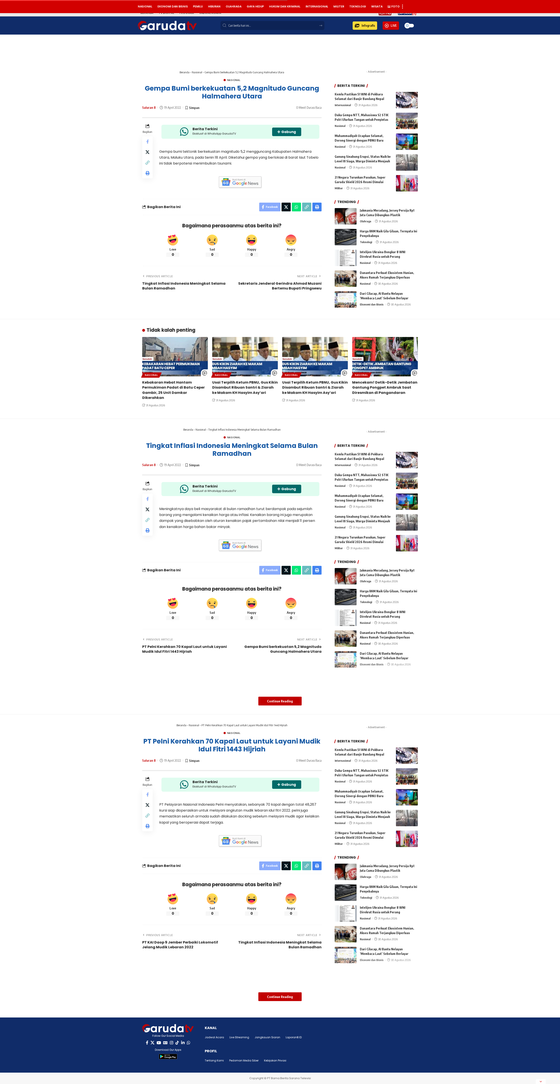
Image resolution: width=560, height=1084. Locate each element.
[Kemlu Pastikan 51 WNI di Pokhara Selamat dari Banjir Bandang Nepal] (407, 100)
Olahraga (365, 221)
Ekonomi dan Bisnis (371, 304)
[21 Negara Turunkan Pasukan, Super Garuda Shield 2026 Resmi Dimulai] (407, 183)
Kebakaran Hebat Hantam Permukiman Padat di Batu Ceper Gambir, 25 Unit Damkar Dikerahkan (173, 390)
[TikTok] (177, 1042)
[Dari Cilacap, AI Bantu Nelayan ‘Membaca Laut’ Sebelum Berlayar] (346, 299)
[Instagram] (171, 1042)
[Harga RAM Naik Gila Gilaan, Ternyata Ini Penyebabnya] (346, 237)
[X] (152, 1042)
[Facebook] (147, 1042)
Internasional (343, 105)
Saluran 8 (149, 107)
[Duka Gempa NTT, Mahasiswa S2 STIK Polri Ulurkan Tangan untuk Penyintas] (407, 121)
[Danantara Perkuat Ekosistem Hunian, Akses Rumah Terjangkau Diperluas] (346, 278)
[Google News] (165, 1042)
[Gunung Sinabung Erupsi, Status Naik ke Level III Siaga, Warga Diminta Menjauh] (407, 162)
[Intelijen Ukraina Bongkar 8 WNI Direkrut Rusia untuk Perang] (346, 258)
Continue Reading (280, 701)
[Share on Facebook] (147, 141)
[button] (365, 25)
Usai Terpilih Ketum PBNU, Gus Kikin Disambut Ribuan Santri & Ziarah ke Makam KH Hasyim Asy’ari (245, 387)
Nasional (197, 72)
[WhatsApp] (188, 1042)
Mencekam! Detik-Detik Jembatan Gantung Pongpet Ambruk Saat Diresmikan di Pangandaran (384, 387)
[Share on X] (147, 152)
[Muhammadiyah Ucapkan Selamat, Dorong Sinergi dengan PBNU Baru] (407, 141)
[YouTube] (159, 1042)
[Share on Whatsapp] (296, 207)
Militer (339, 188)
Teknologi (366, 242)
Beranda (184, 72)
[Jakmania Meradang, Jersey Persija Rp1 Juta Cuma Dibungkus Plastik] (346, 216)
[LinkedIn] (183, 1042)
